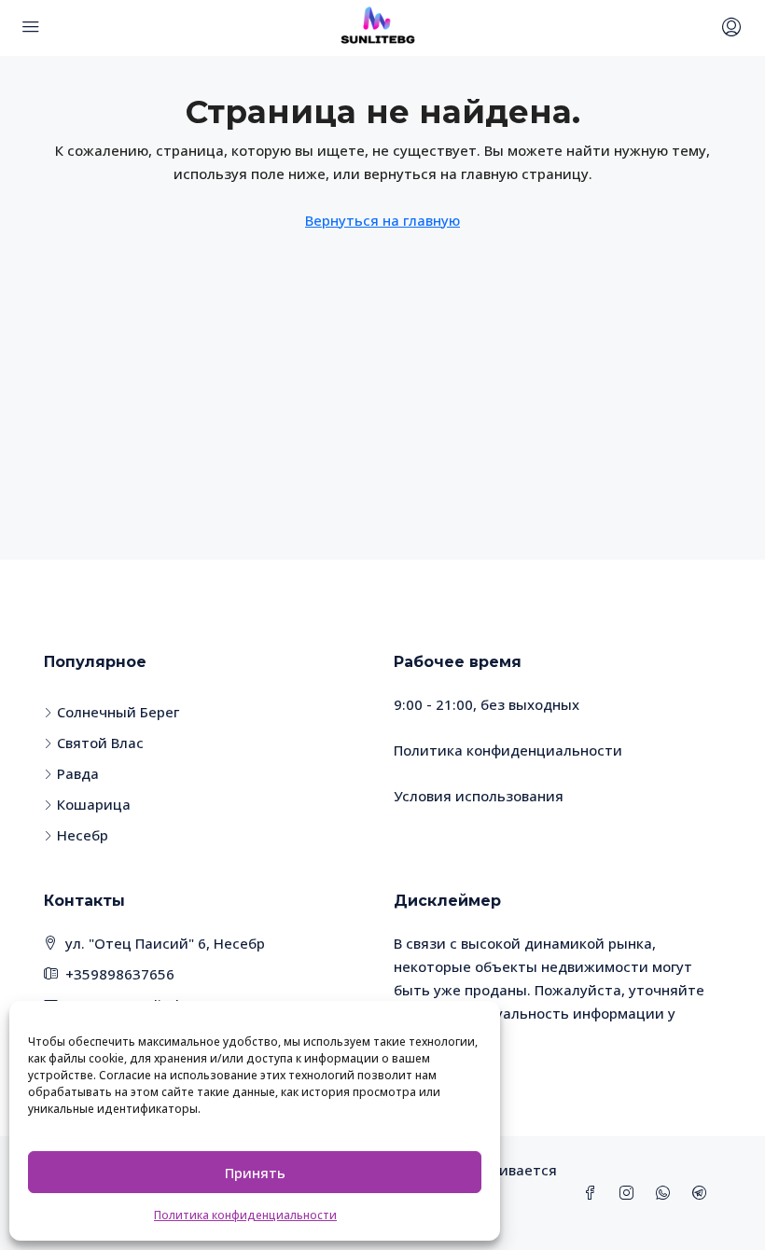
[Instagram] (630, 1193)
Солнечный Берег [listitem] (118, 711)
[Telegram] (703, 1193)
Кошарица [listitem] (94, 804)
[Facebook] (594, 1193)
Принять (255, 1172)
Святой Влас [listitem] (100, 742)
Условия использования (478, 795)
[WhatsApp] (666, 1193)
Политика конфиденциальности (245, 1215)
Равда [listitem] (78, 773)
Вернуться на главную (382, 220)
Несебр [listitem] (82, 835)
